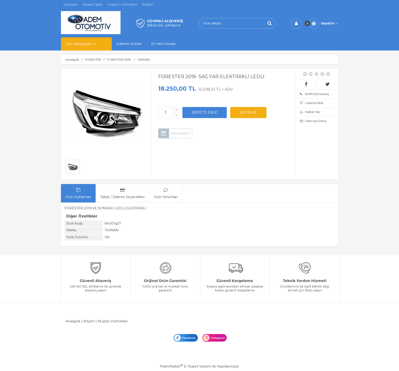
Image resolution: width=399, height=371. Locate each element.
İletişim (89, 321)
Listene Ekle (314, 103)
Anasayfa (73, 321)
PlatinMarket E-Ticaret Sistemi (185, 366)
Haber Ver (312, 112)
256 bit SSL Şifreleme (164, 25)
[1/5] (305, 74)
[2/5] (308, 74)
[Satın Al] (248, 112)
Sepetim (328, 23)
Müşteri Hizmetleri (113, 321)
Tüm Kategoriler (79, 44)
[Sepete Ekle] (204, 112)
